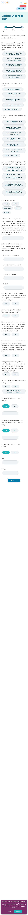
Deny (9, 911)
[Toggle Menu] (25, 2)
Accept (18, 911)
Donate (23, 6)
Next (12, 480)
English (21, 8)
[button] (21, 3)
